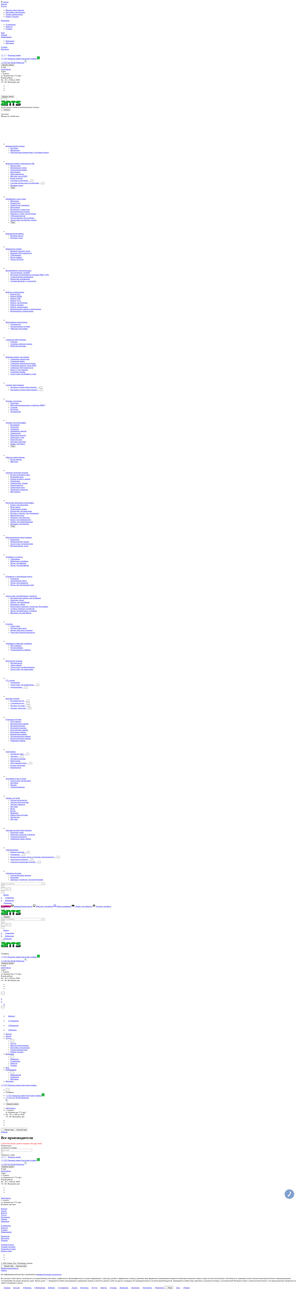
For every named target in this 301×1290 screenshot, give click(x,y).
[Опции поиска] (2, 886)
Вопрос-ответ (6, 1251)
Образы (4, 1219)
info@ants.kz (6, 69)
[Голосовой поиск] (4, 889)
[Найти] (9, 889)
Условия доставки (8, 1247)
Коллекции (5, 1217)
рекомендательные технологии (48, 1274)
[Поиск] (3, 993)
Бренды (4, 1213)
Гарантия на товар (8, 1249)
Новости (4, 1228)
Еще (12, 188)
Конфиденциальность (9, 1268)
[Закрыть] (2, 1007)
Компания (5, 1221)
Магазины (5, 1238)
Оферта (4, 1270)
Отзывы (4, 1230)
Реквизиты (5, 1236)
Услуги (4, 1215)
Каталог (4, 1209)
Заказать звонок (7, 65)
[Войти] (2, 996)
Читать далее (40, 1281)
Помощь (4, 1240)
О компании (6, 1226)
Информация (6, 1232)
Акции (3, 1211)
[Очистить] (43, 884)
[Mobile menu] (3, 941)
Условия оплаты (7, 1245)
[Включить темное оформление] (4, 99)
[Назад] (12, 1040)
